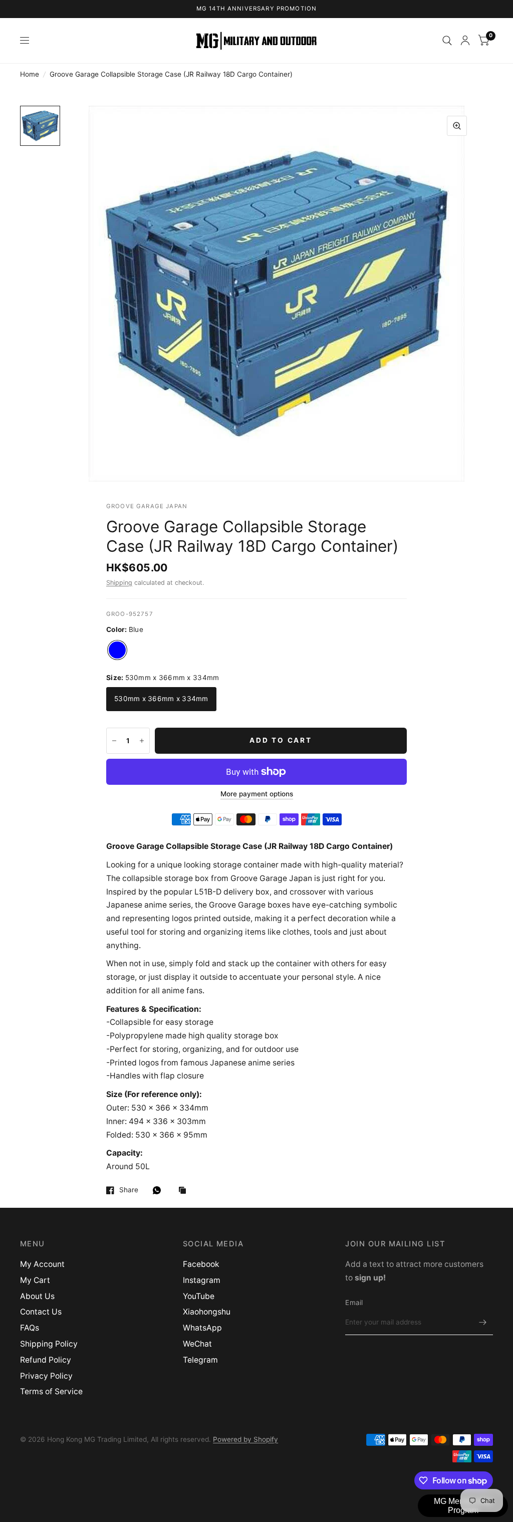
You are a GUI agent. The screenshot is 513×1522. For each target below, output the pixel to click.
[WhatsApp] (159, 1190)
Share (128, 1190)
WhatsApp (202, 1328)
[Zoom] (457, 126)
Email (354, 1302)
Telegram (200, 1360)
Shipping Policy (49, 1344)
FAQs (29, 1328)
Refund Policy (45, 1360)
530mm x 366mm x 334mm (161, 699)
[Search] (447, 40)
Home (29, 74)
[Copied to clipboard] (184, 1191)
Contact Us (41, 1312)
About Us (37, 1296)
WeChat (197, 1344)
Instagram (201, 1280)
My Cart (35, 1280)
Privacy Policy (46, 1376)
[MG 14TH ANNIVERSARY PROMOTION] (256, 9)
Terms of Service (51, 1391)
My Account (42, 1264)
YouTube (198, 1296)
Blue (117, 650)
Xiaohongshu (206, 1312)
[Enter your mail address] (483, 1322)
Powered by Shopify (245, 1439)
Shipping (119, 582)
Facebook (201, 1264)
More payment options (256, 794)
